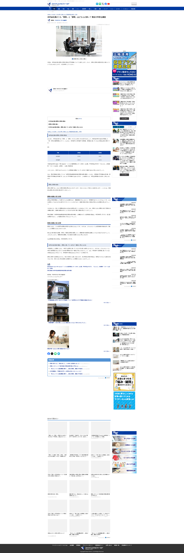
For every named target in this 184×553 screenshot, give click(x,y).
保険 (73, 8)
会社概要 (72, 545)
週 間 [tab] (118, 126)
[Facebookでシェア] (48, 353)
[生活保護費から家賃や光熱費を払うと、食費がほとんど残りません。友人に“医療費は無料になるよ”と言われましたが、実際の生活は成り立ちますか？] (116, 141)
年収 (54, 8)
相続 (59, 8)
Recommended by (101, 537)
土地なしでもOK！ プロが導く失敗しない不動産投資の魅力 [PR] (62, 14)
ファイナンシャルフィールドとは (59, 545)
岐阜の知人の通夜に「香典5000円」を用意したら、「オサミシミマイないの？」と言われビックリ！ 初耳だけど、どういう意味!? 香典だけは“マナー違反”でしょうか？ (128, 169)
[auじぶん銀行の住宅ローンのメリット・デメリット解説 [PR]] (125, 357)
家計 (100, 8)
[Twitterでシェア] (52, 353)
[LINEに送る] (55, 353)
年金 (68, 8)
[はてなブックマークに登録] (58, 353)
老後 (95, 8)
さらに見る (124, 118)
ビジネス (118, 8)
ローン (77, 8)
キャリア (106, 8)
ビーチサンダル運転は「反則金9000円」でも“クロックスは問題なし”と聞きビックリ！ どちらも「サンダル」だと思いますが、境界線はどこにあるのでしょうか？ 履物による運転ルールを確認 (127, 160)
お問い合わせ (109, 545)
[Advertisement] (79, 77)
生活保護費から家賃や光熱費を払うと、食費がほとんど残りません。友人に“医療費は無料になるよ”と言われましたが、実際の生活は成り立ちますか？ (127, 142)
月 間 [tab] (130, 126)
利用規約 (78, 545)
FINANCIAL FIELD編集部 (61, 20)
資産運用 (84, 8)
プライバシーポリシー (88, 545)
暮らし (90, 8)
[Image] (58, 4)
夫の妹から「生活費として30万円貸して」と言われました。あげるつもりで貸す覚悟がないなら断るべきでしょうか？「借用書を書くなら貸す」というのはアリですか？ (127, 150)
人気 (50, 8)
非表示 (80, 118)
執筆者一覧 (116, 545)
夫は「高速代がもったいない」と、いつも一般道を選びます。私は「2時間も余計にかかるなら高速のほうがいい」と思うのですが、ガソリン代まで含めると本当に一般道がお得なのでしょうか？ (127, 133)
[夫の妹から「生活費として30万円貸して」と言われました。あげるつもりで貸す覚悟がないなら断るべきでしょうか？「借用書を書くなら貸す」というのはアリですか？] (116, 149)
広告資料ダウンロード (127, 545)
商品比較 (133, 8)
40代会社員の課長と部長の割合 (56, 121)
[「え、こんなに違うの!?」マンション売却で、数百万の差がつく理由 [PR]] (125, 351)
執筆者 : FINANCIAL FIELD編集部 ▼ (60, 88)
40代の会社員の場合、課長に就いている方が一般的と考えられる (65, 127)
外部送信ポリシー (99, 545)
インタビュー (126, 8)
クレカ (111, 8)
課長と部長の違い (53, 124)
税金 (64, 8)
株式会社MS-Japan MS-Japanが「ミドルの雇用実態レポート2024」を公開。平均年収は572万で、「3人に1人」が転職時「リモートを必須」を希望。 (78, 267)
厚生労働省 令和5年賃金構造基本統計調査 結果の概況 (59, 270)
